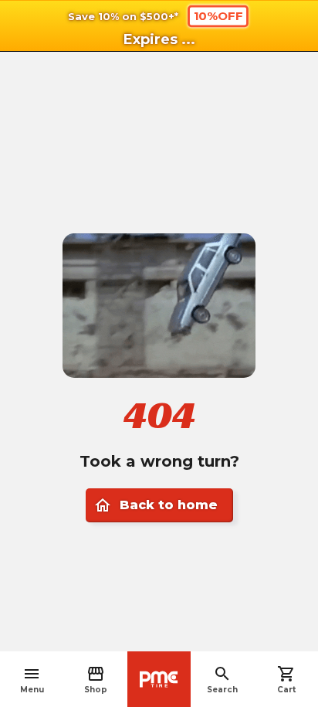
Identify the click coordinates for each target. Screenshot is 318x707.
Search (222, 680)
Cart (286, 680)
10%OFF (218, 15)
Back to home (155, 505)
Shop (95, 680)
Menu (32, 680)
